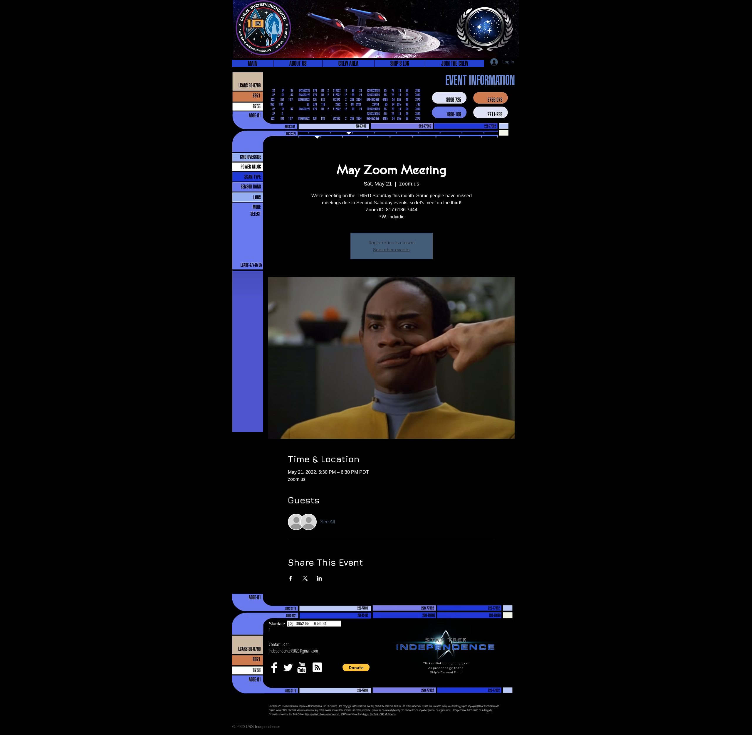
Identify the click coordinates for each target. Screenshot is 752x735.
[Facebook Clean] (274, 667)
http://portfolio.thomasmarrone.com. (322, 714)
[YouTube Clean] (301, 667)
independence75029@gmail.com (293, 651)
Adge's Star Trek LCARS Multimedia (379, 714)
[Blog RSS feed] (317, 667)
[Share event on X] (305, 578)
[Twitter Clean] (288, 667)
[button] (297, 63)
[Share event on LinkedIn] (319, 578)
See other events (391, 249)
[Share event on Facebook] (290, 578)
